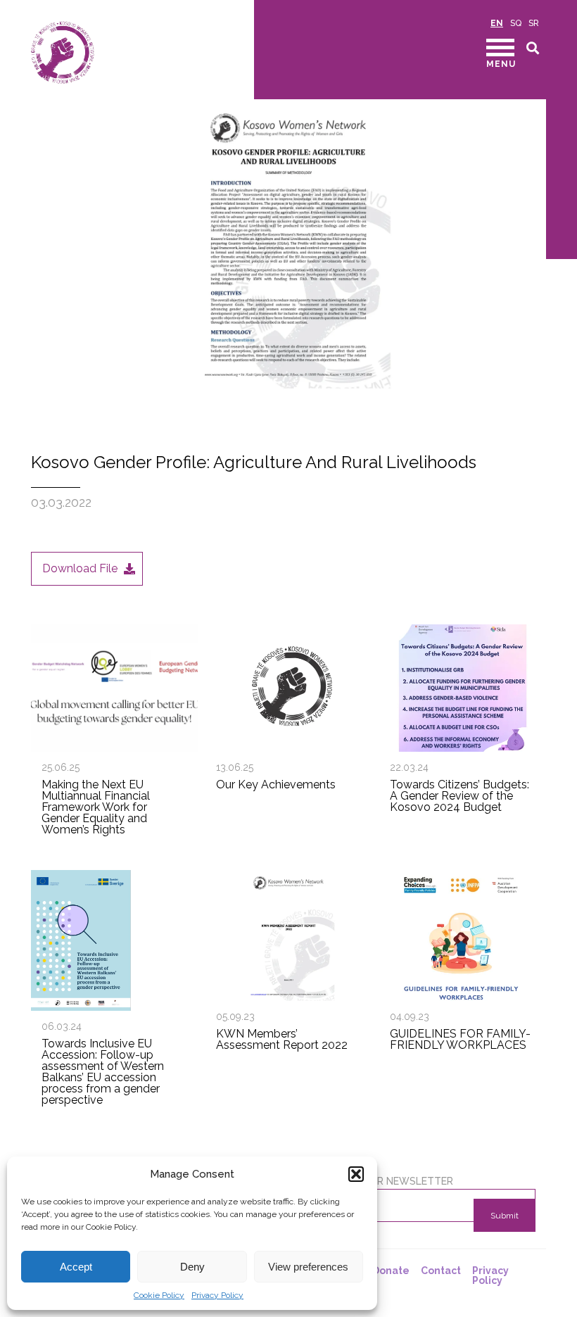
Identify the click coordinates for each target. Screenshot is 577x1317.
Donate (391, 1271)
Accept (76, 1267)
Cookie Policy (159, 1295)
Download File (80, 568)
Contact (441, 1271)
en (496, 23)
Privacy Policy (217, 1295)
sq (515, 23)
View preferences (308, 1267)
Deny (192, 1267)
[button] (356, 1174)
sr (533, 23)
